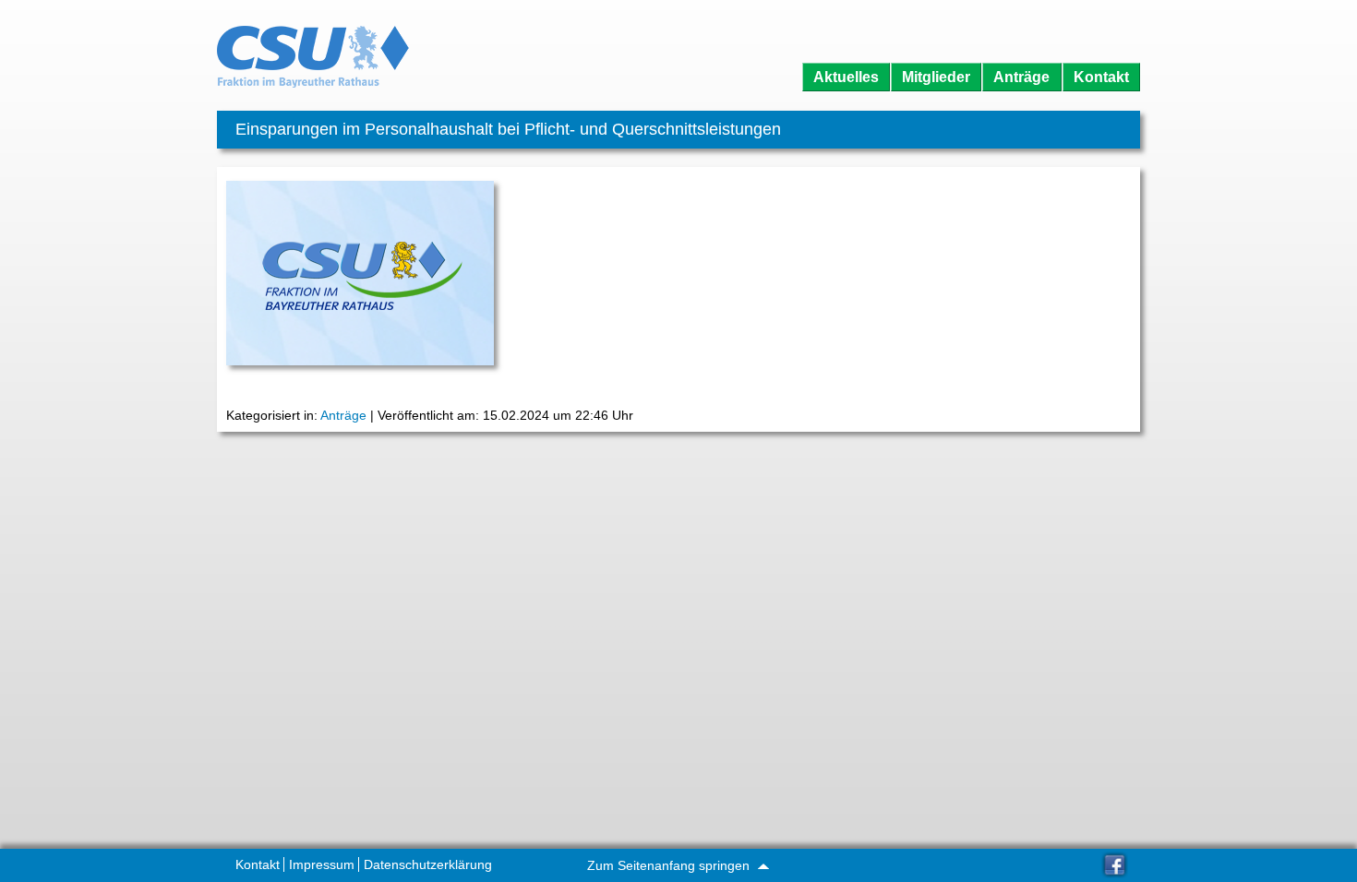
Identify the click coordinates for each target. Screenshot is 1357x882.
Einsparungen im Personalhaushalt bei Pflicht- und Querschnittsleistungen (508, 129)
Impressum (321, 864)
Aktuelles (846, 77)
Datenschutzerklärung (428, 864)
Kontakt (1101, 77)
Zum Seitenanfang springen (670, 865)
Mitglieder (936, 77)
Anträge (1021, 77)
